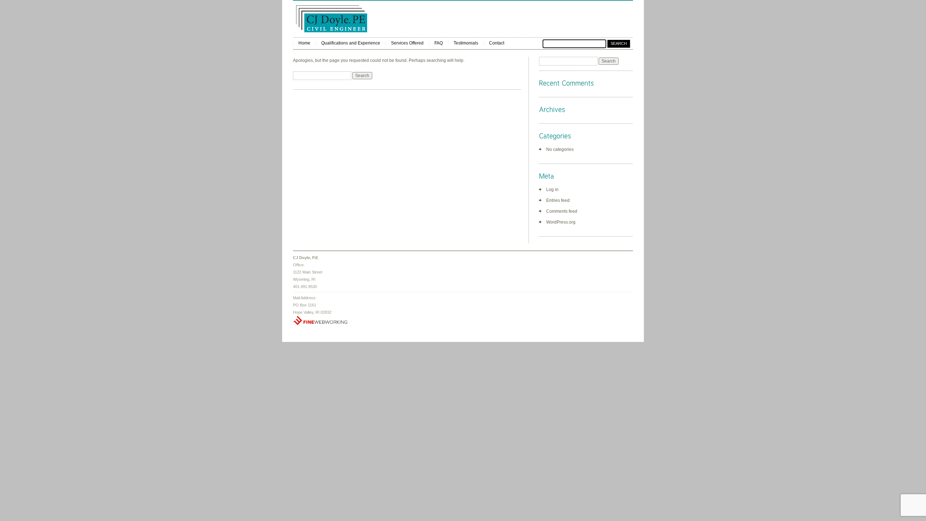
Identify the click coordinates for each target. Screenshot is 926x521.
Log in (552, 189)
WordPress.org (560, 222)
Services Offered (407, 43)
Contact (496, 43)
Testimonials (466, 43)
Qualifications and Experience (350, 43)
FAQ (438, 43)
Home (304, 43)
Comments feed (561, 211)
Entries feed (558, 200)
